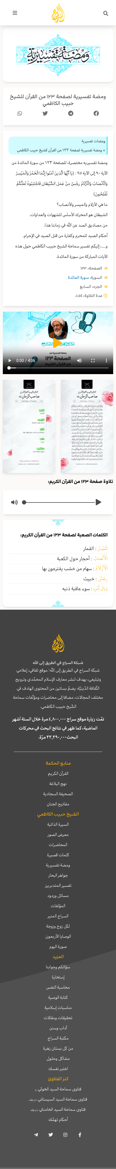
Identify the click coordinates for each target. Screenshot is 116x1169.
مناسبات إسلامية (58, 1007)
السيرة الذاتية (58, 824)
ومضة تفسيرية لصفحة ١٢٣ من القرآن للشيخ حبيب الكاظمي (58, 100)
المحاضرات (58, 844)
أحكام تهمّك (58, 1119)
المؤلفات (58, 906)
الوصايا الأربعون (58, 936)
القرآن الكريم (58, 773)
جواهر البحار (58, 875)
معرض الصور (58, 834)
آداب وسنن (58, 1028)
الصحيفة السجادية (58, 794)
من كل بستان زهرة (58, 1048)
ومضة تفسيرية (58, 865)
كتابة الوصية (58, 997)
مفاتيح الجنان (58, 804)
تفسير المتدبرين (58, 885)
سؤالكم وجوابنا (58, 967)
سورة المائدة (78, 278)
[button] (105, 13)
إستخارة (58, 977)
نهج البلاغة (58, 783)
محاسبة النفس (58, 987)
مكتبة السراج (58, 1038)
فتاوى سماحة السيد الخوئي (58, 1089)
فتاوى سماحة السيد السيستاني (58, 1099)
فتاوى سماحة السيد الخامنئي (58, 1109)
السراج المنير (58, 916)
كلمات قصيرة (58, 855)
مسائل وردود (58, 895)
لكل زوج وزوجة (58, 926)
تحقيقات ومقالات (58, 1018)
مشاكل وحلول (58, 1058)
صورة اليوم (58, 946)
